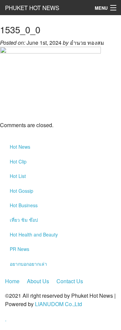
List (18, 176)
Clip (18, 161)
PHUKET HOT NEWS (32, 7)
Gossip (21, 190)
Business (24, 205)
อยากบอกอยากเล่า (28, 263)
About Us (38, 281)
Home (12, 281)
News (20, 146)
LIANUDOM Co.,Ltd (58, 304)
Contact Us (69, 281)
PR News (19, 249)
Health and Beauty (34, 234)
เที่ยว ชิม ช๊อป (24, 219)
